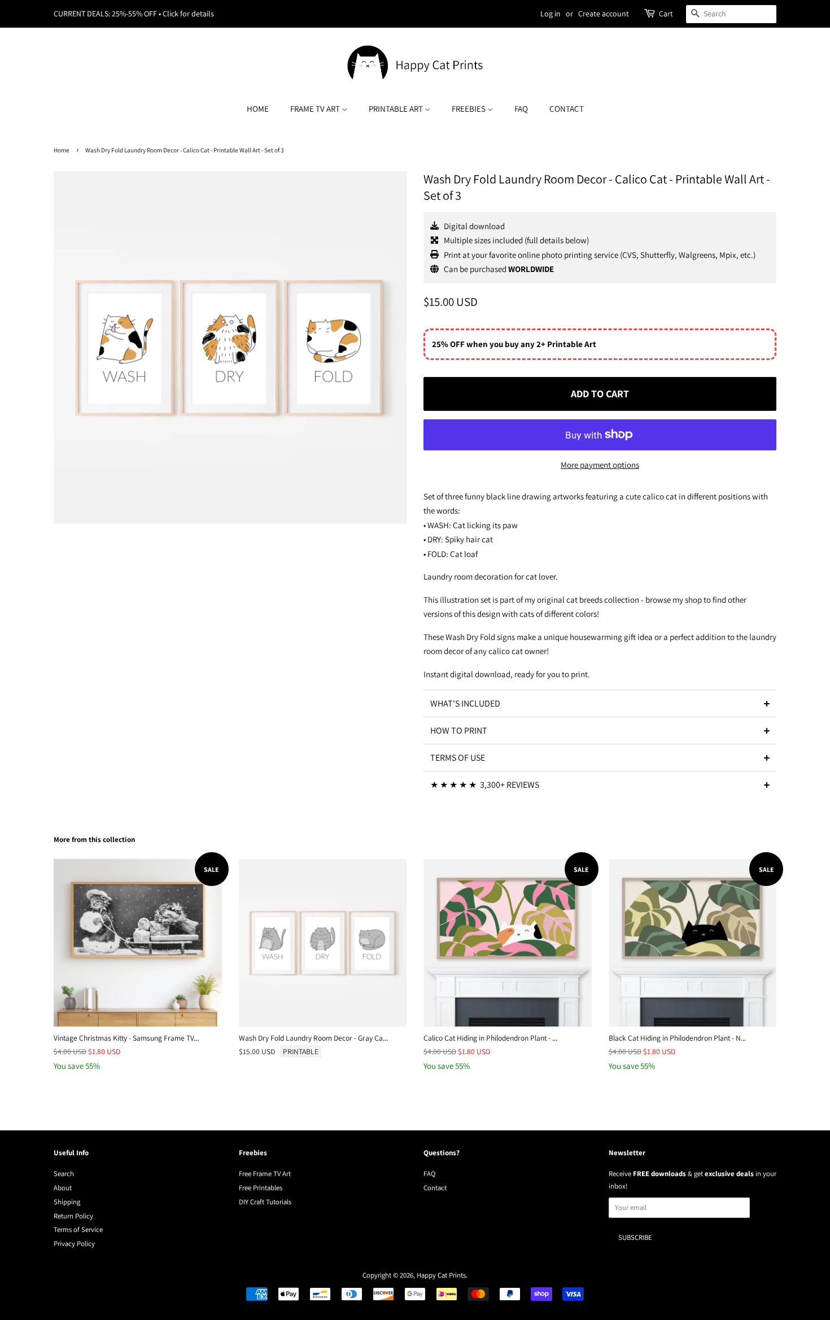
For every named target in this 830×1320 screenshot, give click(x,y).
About (63, 1187)
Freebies (469, 108)
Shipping (67, 1202)
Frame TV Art (316, 108)
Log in (550, 13)
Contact (566, 108)
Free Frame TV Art (265, 1173)
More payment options (600, 464)
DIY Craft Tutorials (265, 1202)
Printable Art (397, 108)
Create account (603, 13)
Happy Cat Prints (441, 1275)
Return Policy (73, 1216)
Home (258, 108)
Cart (666, 13)
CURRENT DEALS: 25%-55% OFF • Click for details (134, 13)
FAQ (521, 108)
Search (64, 1173)
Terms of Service (78, 1229)
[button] (599, 703)
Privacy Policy (74, 1243)
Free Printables (260, 1187)
